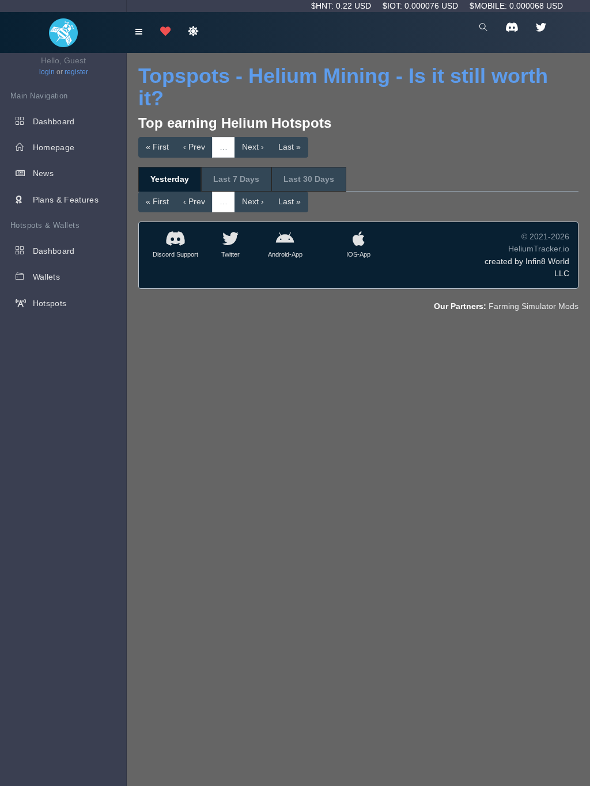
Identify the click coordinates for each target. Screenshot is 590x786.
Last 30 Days (308, 179)
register (76, 72)
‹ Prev (194, 146)
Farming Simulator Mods (533, 306)
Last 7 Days (236, 179)
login (47, 72)
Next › (253, 146)
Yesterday (169, 179)
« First (157, 146)
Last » (289, 146)
